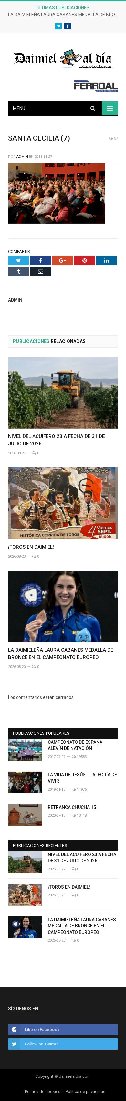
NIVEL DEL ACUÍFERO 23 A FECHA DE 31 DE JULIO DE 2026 (82, 858)
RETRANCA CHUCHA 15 (72, 807)
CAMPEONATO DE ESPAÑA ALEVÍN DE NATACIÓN (75, 745)
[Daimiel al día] (63, 58)
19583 (81, 757)
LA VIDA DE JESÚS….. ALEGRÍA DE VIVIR (82, 778)
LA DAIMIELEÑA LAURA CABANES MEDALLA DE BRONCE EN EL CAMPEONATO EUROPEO (64, 14)
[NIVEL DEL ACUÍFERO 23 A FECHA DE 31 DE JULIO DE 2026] (63, 393)
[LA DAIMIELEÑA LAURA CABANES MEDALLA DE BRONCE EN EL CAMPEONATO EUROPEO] (63, 606)
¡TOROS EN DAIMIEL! (31, 547)
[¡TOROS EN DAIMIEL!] (63, 503)
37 (115, 138)
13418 (81, 815)
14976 (81, 789)
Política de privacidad (86, 1091)
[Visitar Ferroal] (96, 90)
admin (22, 157)
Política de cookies (42, 1091)
